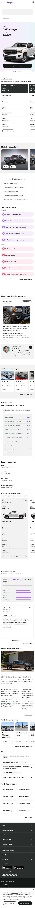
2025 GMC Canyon (8, 796)
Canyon (6, 18)
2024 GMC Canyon (8, 803)
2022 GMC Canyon (24, 789)
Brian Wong (7, 302)
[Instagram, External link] (12, 875)
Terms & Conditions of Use (7, 881)
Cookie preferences (9, 903)
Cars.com (26, 894)
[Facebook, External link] (6, 875)
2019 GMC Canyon (24, 811)
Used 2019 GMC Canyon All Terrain (6, 384)
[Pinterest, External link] (15, 875)
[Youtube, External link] (9, 875)
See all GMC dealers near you (23, 746)
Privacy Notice (4, 884)
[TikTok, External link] (3, 875)
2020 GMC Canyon (24, 803)
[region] (17, 897)
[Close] (33, 890)
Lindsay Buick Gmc (21, 734)
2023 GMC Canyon (8, 811)
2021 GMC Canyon (24, 796)
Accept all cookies (25, 903)
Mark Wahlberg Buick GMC (6, 735)
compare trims (26, 81)
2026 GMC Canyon (8, 789)
